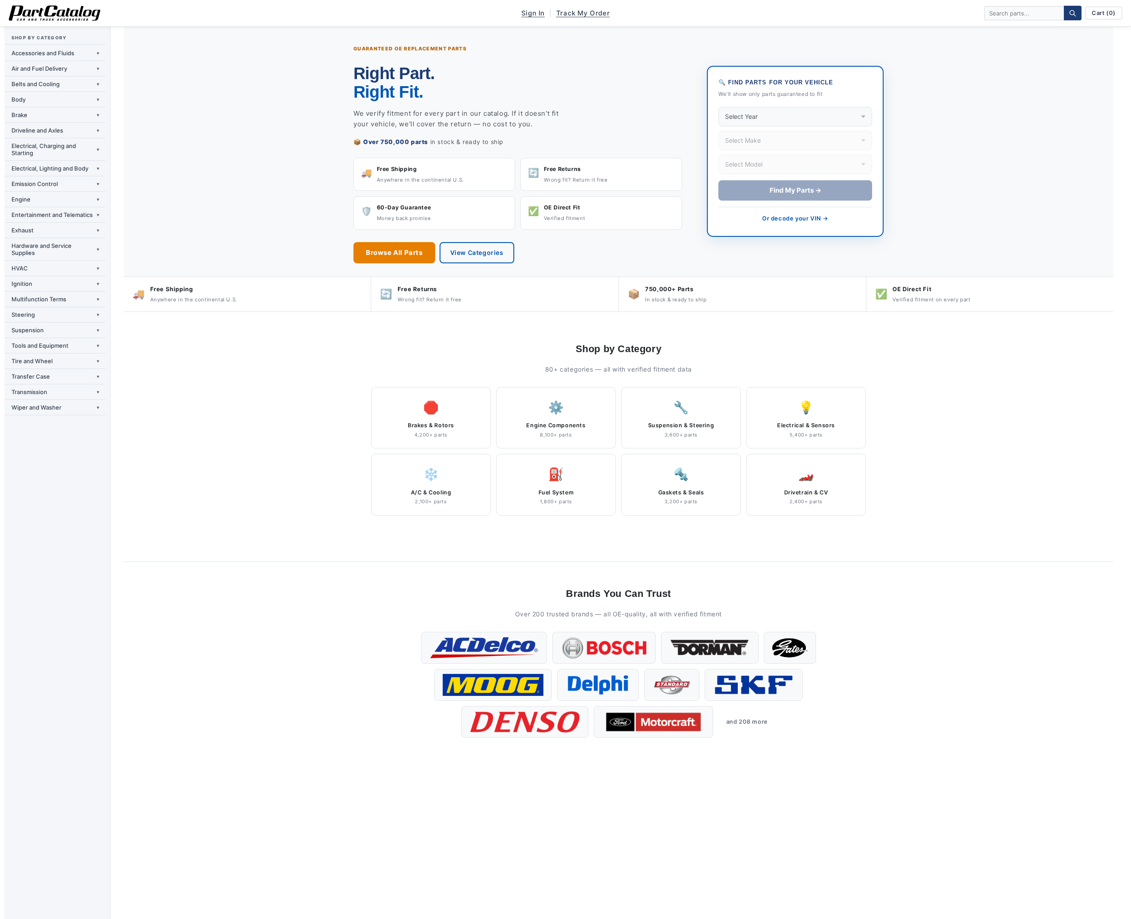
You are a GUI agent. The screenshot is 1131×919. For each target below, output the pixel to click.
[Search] (1073, 13)
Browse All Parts (394, 252)
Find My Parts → (795, 190)
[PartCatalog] (54, 13)
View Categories (477, 252)
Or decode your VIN (795, 218)
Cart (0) (1104, 12)
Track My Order (583, 13)
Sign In (533, 13)
